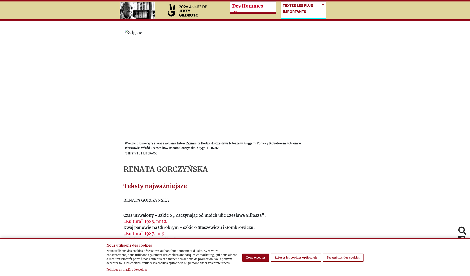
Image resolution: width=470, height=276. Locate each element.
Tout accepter (255, 257)
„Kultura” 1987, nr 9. (144, 233)
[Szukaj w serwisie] (462, 231)
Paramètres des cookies (343, 257)
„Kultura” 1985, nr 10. (145, 221)
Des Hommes (247, 6)
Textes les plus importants (298, 8)
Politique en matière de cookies (126, 269)
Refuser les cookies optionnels (296, 257)
